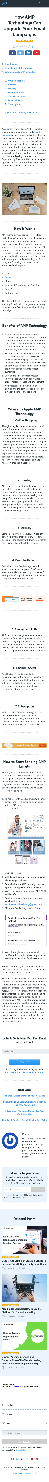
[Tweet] (20, 52)
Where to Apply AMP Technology (20, 71)
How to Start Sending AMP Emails (21, 112)
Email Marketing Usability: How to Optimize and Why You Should (24, 1103)
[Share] (12, 52)
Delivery (12, 88)
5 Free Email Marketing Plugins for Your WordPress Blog (24, 1112)
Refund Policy (31, 1473)
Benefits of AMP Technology (18, 68)
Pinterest (22, 1459)
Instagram (27, 1459)
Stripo (8, 277)
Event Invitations (16, 92)
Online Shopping (16, 80)
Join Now (40, 1189)
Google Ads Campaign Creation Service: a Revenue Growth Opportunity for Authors (24, 1262)
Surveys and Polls (16, 96)
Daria (34, 47)
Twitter (17, 1459)
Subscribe (27, 1442)
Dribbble (37, 1459)
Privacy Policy (11, 1072)
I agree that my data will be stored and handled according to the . (24, 1196)
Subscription (14, 104)
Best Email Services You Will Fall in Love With (24, 1120)
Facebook (12, 1459)
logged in (17, 1386)
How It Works (11, 64)
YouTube (32, 1459)
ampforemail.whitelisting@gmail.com (23, 904)
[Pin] (36, 52)
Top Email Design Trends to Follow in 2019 (24, 1095)
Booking (12, 84)
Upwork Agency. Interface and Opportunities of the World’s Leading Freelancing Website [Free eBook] (21, 1360)
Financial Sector (16, 100)
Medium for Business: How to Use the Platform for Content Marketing (22, 1310)
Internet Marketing (24, 41)
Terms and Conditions (33, 1072)
